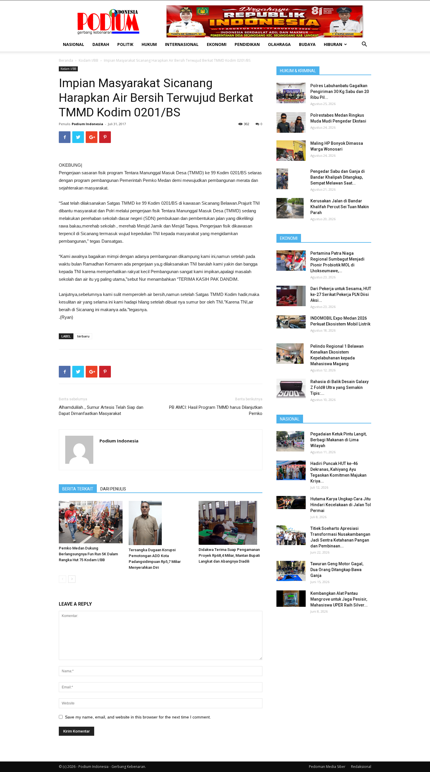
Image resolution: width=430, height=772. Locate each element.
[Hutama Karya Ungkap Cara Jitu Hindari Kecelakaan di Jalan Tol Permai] (291, 502)
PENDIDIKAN (247, 44)
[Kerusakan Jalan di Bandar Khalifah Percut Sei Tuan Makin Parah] (290, 208)
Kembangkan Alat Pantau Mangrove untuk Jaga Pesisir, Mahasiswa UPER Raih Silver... (339, 599)
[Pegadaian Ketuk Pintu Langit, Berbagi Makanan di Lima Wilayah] (290, 441)
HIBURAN (333, 44)
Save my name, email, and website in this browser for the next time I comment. (138, 717)
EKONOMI (216, 44)
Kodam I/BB (88, 60)
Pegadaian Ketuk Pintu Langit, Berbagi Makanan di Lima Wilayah (338, 440)
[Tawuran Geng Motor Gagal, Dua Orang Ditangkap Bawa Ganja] (291, 571)
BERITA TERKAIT (77, 489)
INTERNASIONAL (182, 44)
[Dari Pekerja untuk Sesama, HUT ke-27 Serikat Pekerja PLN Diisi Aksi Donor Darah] (291, 296)
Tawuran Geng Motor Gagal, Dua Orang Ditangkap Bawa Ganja (336, 569)
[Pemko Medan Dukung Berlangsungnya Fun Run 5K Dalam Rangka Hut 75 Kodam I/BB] (91, 522)
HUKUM (149, 44)
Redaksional (361, 766)
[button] (364, 45)
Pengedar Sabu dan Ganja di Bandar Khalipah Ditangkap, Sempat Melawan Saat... (337, 177)
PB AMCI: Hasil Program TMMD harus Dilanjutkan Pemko (215, 410)
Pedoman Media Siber (327, 766)
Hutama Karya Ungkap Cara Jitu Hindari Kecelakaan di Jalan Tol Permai (340, 505)
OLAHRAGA (279, 44)
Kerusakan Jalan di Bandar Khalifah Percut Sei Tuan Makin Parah (339, 207)
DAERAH (100, 44)
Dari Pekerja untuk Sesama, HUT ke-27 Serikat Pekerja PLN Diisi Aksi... (340, 294)
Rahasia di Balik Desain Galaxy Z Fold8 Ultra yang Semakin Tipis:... (339, 387)
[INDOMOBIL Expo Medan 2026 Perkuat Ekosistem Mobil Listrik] (291, 321)
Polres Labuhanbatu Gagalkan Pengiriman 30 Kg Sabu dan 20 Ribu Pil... (339, 91)
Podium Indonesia (87, 124)
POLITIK (125, 44)
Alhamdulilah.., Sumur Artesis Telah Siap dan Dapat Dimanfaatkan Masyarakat (101, 410)
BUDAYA (307, 44)
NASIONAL (73, 44)
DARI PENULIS (113, 489)
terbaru (83, 336)
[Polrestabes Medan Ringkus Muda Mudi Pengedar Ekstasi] (291, 122)
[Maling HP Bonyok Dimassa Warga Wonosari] (291, 150)
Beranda (66, 60)
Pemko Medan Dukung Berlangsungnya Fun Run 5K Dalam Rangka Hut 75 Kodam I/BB (88, 554)
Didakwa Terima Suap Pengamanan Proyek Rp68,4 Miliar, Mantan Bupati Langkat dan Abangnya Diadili (229, 555)
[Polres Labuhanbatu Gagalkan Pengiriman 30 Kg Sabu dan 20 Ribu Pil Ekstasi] (291, 93)
